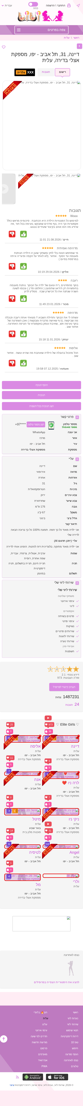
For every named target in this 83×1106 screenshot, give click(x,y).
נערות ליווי (73, 1018)
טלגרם (74, 1066)
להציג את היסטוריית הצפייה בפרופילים (56, 982)
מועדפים (42, 1054)
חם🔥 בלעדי (40, 1012)
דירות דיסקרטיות (69, 1036)
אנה (37, 779)
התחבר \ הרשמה (55, 5)
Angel (74, 852)
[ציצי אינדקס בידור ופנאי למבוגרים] (42, 20)
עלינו (44, 1024)
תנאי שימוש (72, 1030)
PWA (44, 1066)
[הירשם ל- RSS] (19, 1077)
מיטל (36, 819)
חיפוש (75, 1048)
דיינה (75, 746)
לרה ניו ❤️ (70, 783)
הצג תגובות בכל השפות (41, 406)
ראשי (76, 37)
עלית (66, 37)
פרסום (43, 1048)
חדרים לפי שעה (39, 1036)
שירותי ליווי (72, 1024)
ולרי (76, 881)
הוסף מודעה (71, 1054)
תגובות (72, 704)
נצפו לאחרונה (71, 1060)
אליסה (35, 746)
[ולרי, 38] (61, 875)
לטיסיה (35, 852)
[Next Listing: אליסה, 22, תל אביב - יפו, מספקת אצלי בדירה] (79, 46)
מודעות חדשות (39, 1042)
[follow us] (41, 930)
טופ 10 (74, 1042)
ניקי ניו (74, 819)
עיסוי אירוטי (41, 1030)
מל (38, 884)
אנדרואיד (42, 1060)
